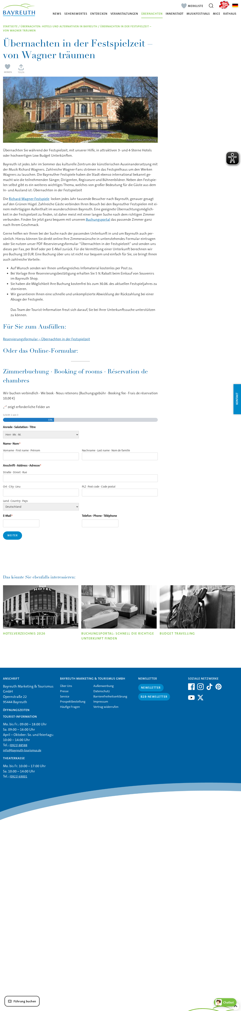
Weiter (12, 535)
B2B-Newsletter (154, 697)
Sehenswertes (75, 14)
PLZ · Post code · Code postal (98, 486)
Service (64, 696)
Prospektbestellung (72, 702)
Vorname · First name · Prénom (21, 450)
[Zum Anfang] (235, 1006)
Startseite (10, 26)
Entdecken (99, 14)
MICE (216, 14)
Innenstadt (175, 14)
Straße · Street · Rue (15, 472)
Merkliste (195, 6)
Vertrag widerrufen (105, 707)
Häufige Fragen (70, 707)
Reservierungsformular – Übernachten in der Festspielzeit (46, 339)
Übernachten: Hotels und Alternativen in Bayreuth (59, 26)
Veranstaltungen (124, 14)
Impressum (100, 702)
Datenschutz (101, 691)
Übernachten (152, 14)
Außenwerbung (103, 686)
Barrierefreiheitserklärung (110, 696)
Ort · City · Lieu (12, 486)
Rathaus (229, 14)
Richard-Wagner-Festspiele (29, 199)
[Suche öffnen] (211, 5)
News (57, 14)
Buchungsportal (98, 219)
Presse (64, 691)
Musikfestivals (198, 14)
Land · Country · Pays (15, 501)
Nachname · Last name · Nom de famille (106, 450)
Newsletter (151, 688)
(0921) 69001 (18, 776)
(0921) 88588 (18, 745)
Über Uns (66, 686)
